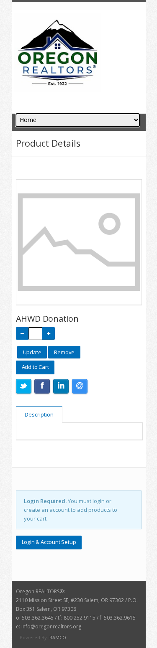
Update (32, 352)
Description (39, 414)
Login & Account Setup (49, 542)
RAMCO (57, 637)
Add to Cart (35, 367)
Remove (64, 352)
